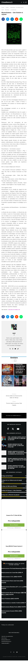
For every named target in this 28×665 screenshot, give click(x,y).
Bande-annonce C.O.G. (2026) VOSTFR (11, 576)
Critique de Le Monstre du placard (10, 494)
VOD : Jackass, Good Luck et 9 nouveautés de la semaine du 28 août (17, 438)
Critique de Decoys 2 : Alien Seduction (11, 490)
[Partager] (3, 19)
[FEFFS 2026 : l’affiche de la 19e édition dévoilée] (20, 380)
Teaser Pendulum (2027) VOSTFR (10, 598)
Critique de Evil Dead (6, 476)
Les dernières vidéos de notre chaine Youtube (14, 564)
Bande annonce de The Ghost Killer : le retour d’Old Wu (16, 446)
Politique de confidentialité (7, 624)
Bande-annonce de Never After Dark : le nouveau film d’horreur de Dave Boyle (17, 453)
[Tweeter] (7, 19)
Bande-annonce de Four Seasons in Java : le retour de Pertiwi (16, 467)
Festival (7, 9)
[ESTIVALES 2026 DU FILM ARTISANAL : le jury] (7, 380)
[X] (13, 652)
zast (2, 9)
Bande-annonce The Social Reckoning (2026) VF (14, 568)
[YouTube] (17, 652)
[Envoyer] (16, 19)
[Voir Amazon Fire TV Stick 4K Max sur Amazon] (14, 507)
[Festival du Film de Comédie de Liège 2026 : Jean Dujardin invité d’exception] (7, 369)
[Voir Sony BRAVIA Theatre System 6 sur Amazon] (14, 538)
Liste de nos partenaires (7, 636)
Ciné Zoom (4, 638)
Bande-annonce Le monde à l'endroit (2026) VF (13, 602)
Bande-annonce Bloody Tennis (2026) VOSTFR (13, 606)
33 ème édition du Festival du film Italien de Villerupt (14, 396)
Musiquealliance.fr (5, 639)
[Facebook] (10, 652)
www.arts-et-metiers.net (14, 309)
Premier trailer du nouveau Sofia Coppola (14, 403)
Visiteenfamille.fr (5, 643)
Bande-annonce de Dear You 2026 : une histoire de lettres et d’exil (17, 460)
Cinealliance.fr (7, 2)
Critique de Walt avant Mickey (9, 486)
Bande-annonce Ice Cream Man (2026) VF (12, 572)
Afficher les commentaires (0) (13, 415)
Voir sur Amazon (14, 525)
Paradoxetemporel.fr (6, 641)
